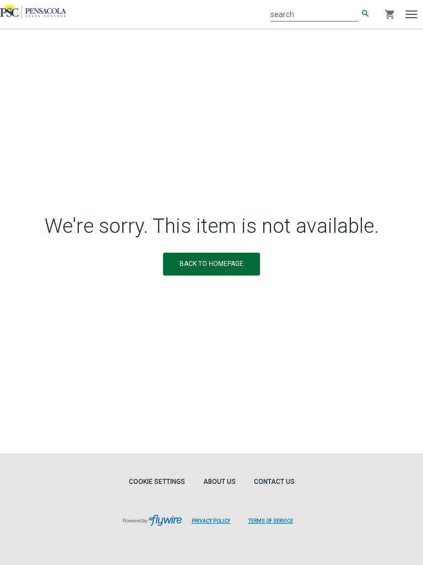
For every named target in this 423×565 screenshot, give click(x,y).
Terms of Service (270, 521)
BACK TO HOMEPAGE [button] (211, 264)
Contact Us (274, 482)
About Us (219, 482)
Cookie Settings (157, 482)
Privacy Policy (211, 521)
